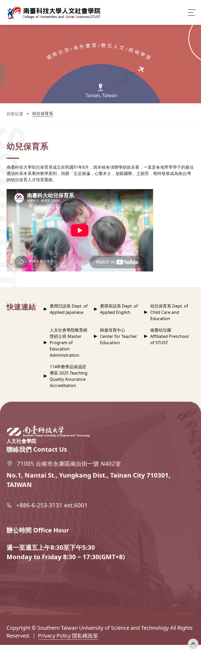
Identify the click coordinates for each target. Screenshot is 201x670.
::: (8, 139)
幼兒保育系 (42, 113)
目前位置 (15, 114)
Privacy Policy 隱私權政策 (68, 635)
